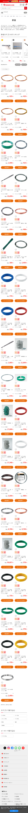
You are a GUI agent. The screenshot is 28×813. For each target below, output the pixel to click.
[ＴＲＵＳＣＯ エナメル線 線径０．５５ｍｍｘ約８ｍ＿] (21, 78)
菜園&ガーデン (6, 798)
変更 (25, 12)
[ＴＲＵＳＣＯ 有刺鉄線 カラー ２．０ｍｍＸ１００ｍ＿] (7, 411)
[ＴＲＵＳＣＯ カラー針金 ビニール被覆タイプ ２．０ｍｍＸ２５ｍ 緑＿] (7, 144)
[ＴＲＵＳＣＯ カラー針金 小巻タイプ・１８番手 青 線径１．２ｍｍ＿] (7, 277)
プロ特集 (5, 803)
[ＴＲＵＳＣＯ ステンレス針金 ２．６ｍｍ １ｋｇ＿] (7, 511)
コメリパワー (18, 801)
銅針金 (3, 722)
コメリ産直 (5, 793)
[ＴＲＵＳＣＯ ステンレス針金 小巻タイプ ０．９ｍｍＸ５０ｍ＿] (21, 244)
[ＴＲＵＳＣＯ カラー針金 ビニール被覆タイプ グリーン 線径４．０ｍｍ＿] (7, 610)
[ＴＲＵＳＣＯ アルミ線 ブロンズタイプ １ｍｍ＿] (7, 477)
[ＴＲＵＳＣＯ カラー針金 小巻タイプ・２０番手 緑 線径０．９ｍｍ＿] (21, 544)
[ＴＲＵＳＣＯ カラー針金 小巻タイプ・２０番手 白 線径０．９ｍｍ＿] (21, 444)
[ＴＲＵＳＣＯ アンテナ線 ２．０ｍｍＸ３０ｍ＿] (21, 377)
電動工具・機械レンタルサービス (21, 804)
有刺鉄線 (3, 725)
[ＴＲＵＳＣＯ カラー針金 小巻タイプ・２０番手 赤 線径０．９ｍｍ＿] (21, 411)
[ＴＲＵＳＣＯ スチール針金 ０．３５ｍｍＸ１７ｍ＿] (21, 144)
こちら (8, 808)
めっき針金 (3, 715)
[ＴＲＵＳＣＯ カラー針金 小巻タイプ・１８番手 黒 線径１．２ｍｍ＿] (7, 644)
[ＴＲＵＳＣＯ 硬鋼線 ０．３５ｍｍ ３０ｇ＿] (7, 377)
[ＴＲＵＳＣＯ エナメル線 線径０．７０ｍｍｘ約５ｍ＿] (7, 78)
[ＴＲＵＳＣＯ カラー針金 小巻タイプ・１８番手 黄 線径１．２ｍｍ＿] (21, 644)
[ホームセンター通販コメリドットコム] (8, 5)
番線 (16, 722)
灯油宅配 (18, 798)
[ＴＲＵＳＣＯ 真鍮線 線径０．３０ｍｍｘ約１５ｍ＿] (21, 111)
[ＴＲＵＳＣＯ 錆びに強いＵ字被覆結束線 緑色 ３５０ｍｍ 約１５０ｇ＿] (7, 244)
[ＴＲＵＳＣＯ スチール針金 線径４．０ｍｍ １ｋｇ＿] (7, 677)
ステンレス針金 (4, 718)
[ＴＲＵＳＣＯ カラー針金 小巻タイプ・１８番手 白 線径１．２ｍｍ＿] (21, 277)
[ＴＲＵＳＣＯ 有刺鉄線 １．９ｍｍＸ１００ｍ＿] (21, 344)
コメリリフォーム (19, 793)
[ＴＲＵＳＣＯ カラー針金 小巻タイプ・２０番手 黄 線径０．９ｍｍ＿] (21, 577)
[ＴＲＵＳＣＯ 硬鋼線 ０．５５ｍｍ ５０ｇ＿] (21, 477)
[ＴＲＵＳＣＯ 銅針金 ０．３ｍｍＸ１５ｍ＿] (21, 211)
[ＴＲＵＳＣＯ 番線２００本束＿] (7, 178)
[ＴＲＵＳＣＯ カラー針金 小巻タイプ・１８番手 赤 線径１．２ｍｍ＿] (21, 311)
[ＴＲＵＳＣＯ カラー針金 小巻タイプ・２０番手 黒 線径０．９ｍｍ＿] (7, 577)
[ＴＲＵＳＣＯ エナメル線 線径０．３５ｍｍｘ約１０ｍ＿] (7, 111)
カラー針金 (17, 715)
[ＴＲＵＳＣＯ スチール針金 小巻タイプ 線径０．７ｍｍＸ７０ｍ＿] (7, 211)
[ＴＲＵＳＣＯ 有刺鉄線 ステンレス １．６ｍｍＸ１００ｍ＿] (7, 544)
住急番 (17, 796)
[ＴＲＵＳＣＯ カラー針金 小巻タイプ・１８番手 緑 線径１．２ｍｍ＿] (21, 610)
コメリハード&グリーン (8, 801)
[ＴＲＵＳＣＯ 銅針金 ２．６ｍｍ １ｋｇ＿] (21, 511)
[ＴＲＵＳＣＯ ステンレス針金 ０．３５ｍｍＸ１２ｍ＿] (21, 178)
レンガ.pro (5, 796)
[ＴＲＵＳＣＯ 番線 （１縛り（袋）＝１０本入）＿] (7, 344)
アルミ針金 (17, 718)
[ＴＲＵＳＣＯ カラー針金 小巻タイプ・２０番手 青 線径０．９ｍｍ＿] (7, 311)
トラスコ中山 (4, 736)
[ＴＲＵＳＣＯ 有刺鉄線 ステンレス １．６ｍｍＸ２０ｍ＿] (7, 444)
